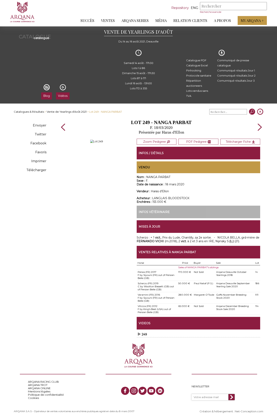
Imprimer (38, 161)
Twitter (40, 134)
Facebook (38, 143)
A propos (222, 20)
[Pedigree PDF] (96, 141)
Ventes (108, 20)
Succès (87, 20)
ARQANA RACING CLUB (43, 381)
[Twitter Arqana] (142, 391)
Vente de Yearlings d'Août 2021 (67, 111)
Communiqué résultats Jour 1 (236, 70)
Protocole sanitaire (198, 75)
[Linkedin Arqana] (160, 391)
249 (144, 334)
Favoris (40, 152)
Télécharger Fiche (238, 142)
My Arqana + (252, 20)
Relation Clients (190, 20)
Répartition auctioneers (194, 83)
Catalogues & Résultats (29, 111)
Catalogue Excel (197, 65)
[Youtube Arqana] (151, 391)
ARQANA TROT (37, 385)
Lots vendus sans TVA (197, 93)
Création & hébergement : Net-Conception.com (231, 411)
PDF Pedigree (196, 142)
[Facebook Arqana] (125, 391)
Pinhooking (193, 70)
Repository (180, 8)
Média (161, 20)
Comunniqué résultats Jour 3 (236, 80)
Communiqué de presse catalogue (233, 63)
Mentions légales (39, 391)
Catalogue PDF (196, 60)
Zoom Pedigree (154, 142)
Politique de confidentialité (46, 394)
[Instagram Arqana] (134, 391)
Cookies (33, 398)
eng (194, 8)
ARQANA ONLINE (39, 388)
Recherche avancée (210, 12)
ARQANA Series (135, 20)
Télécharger (36, 170)
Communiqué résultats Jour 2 (236, 75)
